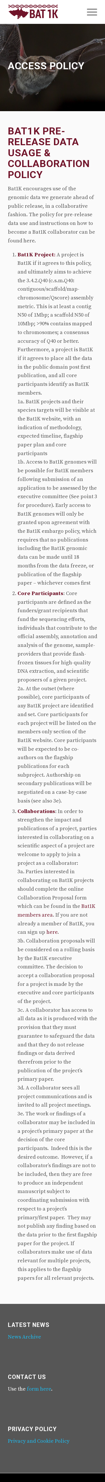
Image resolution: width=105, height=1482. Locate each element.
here (51, 932)
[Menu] (89, 12)
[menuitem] (89, 12)
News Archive (24, 1337)
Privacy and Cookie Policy (38, 1441)
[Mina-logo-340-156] (43, 12)
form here (39, 1389)
